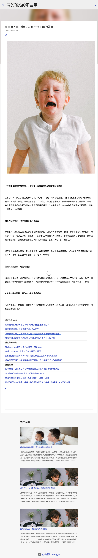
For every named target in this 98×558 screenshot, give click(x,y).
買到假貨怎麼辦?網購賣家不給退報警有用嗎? (24, 374)
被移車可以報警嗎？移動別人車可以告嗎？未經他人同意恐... (30, 338)
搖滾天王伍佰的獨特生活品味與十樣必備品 (23, 347)
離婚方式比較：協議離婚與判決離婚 (33, 529)
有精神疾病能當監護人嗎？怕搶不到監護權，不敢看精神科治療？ (33, 334)
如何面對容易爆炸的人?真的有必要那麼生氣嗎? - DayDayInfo (31, 356)
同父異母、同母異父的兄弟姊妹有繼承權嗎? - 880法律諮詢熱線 (32, 369)
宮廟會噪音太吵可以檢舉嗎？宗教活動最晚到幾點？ (27, 325)
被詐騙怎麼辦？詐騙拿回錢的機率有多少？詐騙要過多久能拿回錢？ (34, 360)
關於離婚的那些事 (22, 5)
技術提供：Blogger (50, 554)
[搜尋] (94, 5)
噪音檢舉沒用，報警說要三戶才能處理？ (22, 329)
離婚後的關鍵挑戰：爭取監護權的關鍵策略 (36, 447)
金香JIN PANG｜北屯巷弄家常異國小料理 (23, 351)
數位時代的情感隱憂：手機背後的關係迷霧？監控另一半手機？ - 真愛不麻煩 (37, 382)
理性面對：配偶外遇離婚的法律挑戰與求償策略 (37, 488)
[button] (6, 35)
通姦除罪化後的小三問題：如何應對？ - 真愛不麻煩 (27, 378)
